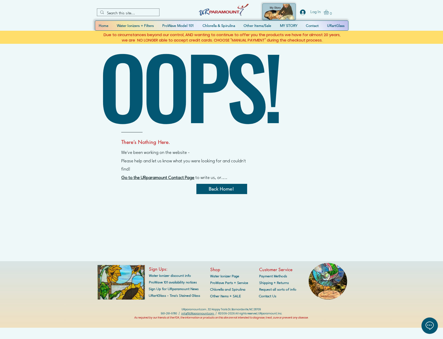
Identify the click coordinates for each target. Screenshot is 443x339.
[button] (329, 12)
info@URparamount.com (198, 313)
